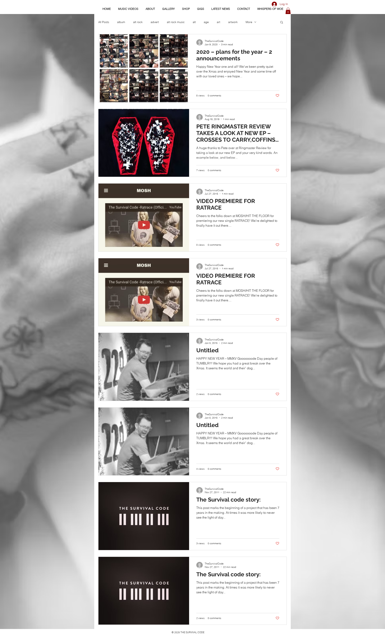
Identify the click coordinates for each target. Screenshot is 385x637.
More (249, 22)
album (121, 22)
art (218, 22)
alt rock (138, 22)
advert (155, 22)
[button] (288, 11)
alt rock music (176, 22)
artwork (233, 22)
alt (194, 22)
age (206, 22)
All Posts (103, 22)
